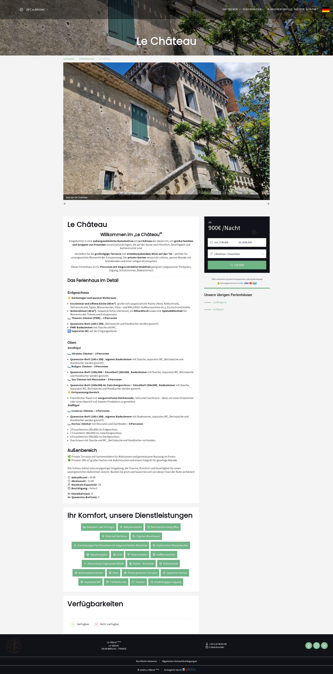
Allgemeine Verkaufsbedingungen (179, 661)
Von (216, 242)
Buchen (299, 9)
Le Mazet (218, 309)
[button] (32, 9)
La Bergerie (220, 302)
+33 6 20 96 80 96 (218, 644)
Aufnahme (68, 58)
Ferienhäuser (252, 9)
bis (240, 242)
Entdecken (230, 9)
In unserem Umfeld (279, 9)
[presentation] (65, 204)
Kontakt (312, 9)
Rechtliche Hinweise (146, 661)
